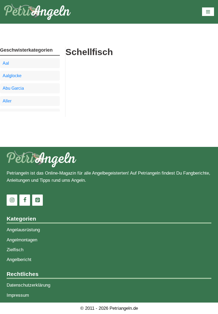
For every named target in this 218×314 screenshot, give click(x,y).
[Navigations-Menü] (208, 11)
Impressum (18, 295)
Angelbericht (19, 259)
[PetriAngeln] (37, 12)
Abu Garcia (13, 88)
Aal (6, 63)
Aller (7, 101)
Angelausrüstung (23, 229)
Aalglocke (12, 75)
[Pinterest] (37, 200)
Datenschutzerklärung (28, 285)
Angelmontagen (22, 239)
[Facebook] (24, 200)
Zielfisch (15, 249)
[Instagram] (12, 200)
